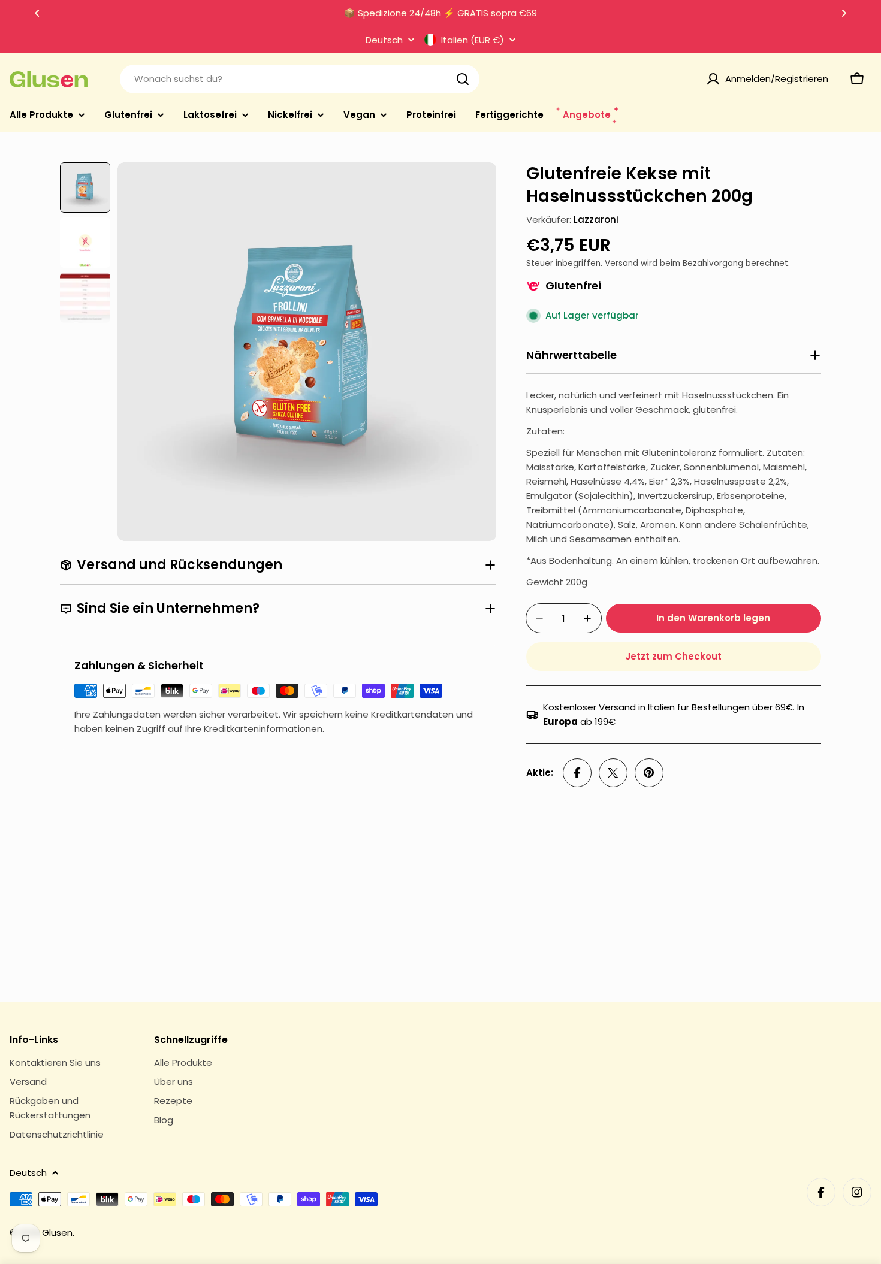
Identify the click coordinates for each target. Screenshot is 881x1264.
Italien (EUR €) (472, 40)
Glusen (57, 1232)
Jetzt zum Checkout (673, 656)
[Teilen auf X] (613, 772)
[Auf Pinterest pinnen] (649, 772)
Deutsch (384, 39)
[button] (37, 13)
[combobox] (299, 79)
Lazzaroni (596, 219)
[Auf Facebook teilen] (577, 772)
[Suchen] (462, 79)
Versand (621, 263)
